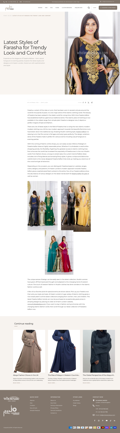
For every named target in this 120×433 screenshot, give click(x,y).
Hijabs (57, 7)
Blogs (74, 405)
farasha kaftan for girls (79, 174)
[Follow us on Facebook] (95, 420)
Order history (76, 403)
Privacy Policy (54, 408)
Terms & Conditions (56, 410)
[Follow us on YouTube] (107, 420)
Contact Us (54, 413)
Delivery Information (56, 405)
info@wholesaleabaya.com (108, 1)
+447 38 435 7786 (103, 412)
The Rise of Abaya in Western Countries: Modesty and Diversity (64, 375)
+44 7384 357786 (11, 1)
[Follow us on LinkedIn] (114, 420)
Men (46, 7)
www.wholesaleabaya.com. (36, 304)
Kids (51, 7)
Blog (10, 15)
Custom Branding (67, 7)
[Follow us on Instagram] (99, 420)
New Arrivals (33, 408)
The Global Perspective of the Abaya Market (99, 375)
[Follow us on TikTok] (111, 420)
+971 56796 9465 (25, 1)
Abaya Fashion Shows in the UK (25, 375)
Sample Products (35, 410)
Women (40, 7)
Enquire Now (78, 7)
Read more (17, 382)
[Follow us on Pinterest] (103, 420)
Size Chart (53, 403)
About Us (53, 400)
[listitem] (83, 102)
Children (32, 405)
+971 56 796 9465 (103, 408)
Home (5, 15)
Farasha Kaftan (81, 132)
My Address (76, 400)
